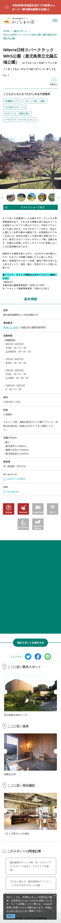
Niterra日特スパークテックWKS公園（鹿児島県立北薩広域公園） (30, 36)
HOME (6, 31)
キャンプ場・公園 (35, 101)
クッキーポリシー (16, 910)
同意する (11, 916)
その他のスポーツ (14, 107)
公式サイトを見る (16, 478)
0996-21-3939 (10, 327)
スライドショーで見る (32, 207)
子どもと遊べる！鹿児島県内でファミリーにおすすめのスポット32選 (30, 883)
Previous (5, 158)
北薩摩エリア (12, 101)
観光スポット (21, 31)
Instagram (13, 491)
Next (55, 158)
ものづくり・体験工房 (16, 113)
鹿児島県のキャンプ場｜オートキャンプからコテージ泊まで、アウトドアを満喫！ (30, 866)
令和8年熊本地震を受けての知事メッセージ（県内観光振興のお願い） (33, 7)
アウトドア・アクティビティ (19, 119)
